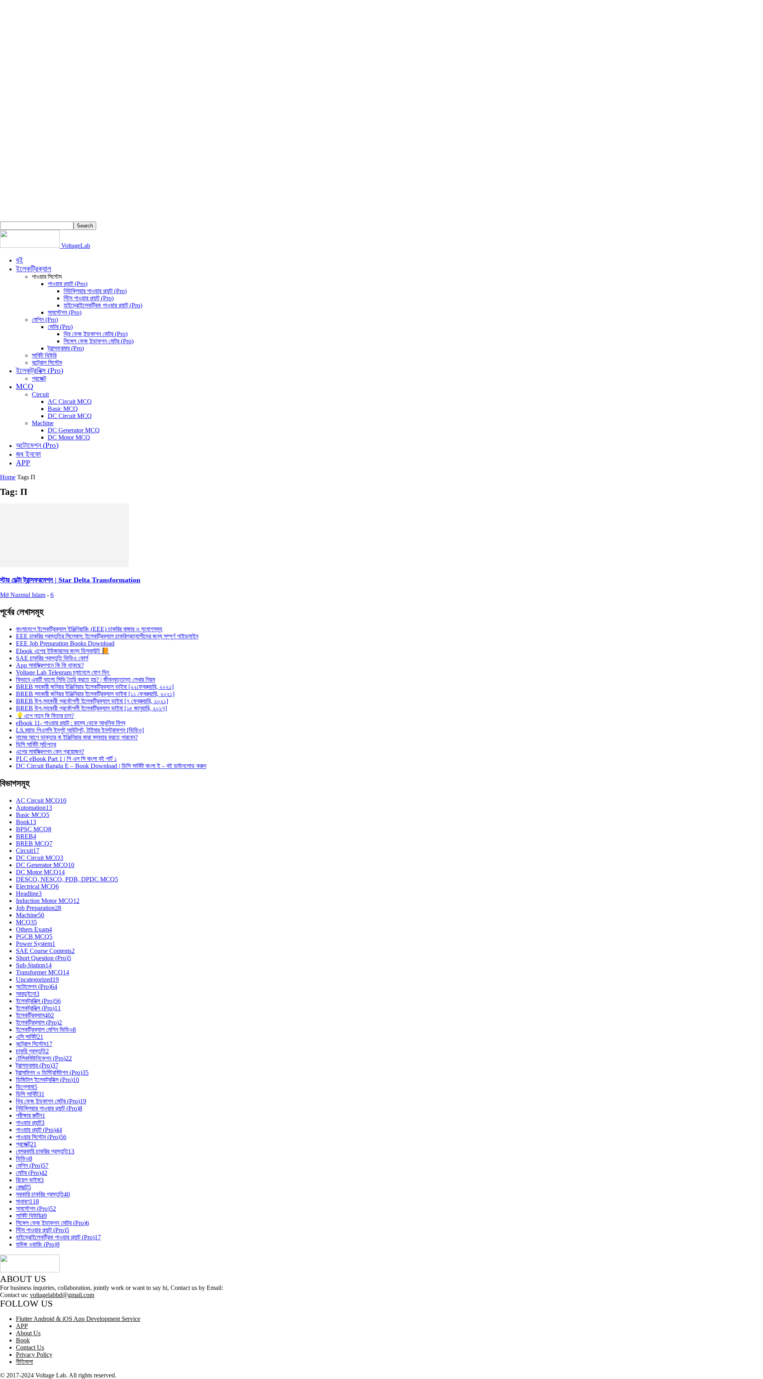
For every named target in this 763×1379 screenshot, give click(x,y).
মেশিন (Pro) (45, 319)
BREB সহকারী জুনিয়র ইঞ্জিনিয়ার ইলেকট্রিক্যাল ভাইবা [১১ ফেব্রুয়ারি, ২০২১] (95, 693)
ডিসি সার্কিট (30, 1094)
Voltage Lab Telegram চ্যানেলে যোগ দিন (63, 672)
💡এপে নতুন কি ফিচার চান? (45, 715)
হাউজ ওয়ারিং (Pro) (38, 1244)
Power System (35, 943)
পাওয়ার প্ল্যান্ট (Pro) (67, 283)
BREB (26, 836)
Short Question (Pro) (43, 958)
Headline (29, 893)
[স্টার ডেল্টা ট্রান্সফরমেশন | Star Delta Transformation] (64, 565)
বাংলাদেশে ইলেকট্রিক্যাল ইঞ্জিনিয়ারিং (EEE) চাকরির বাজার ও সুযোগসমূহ (89, 629)
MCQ (24, 386)
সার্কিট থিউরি (44, 355)
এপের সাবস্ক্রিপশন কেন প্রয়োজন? (50, 751)
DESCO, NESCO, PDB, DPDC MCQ (67, 879)
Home (7, 477)
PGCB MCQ (34, 936)
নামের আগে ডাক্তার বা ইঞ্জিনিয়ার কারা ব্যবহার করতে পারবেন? (77, 737)
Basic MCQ (63, 408)
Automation (34, 807)
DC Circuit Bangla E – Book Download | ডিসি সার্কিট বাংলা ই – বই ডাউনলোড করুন (111, 765)
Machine (43, 423)
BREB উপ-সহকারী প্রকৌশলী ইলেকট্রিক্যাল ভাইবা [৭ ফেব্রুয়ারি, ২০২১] (92, 701)
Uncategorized (37, 979)
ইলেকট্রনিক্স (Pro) (39, 370)
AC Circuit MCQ (70, 401)
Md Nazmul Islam (22, 594)
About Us (28, 1333)
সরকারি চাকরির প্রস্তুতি (43, 1194)
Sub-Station (34, 965)
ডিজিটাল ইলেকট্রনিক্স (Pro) (47, 1079)
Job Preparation (38, 907)
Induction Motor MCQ (47, 900)
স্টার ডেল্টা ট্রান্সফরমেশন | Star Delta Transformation (70, 580)
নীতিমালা (24, 1361)
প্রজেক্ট (39, 378)
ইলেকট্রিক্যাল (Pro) (39, 1022)
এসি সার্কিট (29, 1036)
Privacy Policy (34, 1354)
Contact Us (30, 1347)
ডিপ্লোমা (26, 1086)
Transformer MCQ (42, 972)
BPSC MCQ (33, 829)
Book (26, 822)
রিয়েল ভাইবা (30, 1180)
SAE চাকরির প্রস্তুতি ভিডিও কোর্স (52, 658)
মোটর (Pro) (60, 326)
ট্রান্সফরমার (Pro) (66, 348)
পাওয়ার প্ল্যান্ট (30, 1122)
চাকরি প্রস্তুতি (32, 1051)
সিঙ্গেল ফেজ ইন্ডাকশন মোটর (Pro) (99, 341)
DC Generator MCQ (74, 430)
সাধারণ (27, 1201)
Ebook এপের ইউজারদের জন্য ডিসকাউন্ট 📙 (62, 651)
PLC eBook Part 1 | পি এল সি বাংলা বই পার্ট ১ (66, 758)
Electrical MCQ (37, 886)
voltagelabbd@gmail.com (62, 1294)
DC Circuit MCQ (70, 415)
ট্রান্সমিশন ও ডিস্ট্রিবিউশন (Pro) (52, 1072)
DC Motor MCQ (69, 437)
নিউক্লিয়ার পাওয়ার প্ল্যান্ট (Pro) (95, 291)
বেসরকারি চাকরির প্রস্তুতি (45, 1151)
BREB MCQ (34, 843)
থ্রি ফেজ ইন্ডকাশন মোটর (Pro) (96, 334)
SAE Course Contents (45, 950)
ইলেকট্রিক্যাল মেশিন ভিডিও (46, 1029)
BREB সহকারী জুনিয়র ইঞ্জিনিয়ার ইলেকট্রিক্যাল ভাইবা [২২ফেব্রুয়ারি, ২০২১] (95, 686)
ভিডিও (24, 1158)
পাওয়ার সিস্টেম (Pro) (41, 1137)
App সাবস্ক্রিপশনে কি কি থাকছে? (50, 665)
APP (23, 463)
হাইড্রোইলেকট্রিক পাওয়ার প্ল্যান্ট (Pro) (103, 305)
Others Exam (34, 929)
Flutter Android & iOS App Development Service (78, 1318)
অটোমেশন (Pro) (37, 445)
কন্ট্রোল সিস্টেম (47, 362)
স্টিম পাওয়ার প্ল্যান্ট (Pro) (89, 298)
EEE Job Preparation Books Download (65, 643)
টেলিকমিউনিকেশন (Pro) (44, 1058)
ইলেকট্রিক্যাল (33, 269)
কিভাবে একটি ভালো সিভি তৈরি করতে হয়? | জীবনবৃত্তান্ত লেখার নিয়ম (85, 679)
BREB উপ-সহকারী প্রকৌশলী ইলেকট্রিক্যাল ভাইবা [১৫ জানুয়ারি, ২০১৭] (91, 708)
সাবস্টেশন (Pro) (64, 312)
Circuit (40, 394)
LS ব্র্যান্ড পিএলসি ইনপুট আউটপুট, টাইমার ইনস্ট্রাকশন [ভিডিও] (80, 730)
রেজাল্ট (23, 1187)
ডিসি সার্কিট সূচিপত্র (36, 744)
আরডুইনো (27, 993)
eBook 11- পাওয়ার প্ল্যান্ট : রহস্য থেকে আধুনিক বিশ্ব (70, 723)
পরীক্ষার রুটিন (30, 1115)
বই (19, 260)
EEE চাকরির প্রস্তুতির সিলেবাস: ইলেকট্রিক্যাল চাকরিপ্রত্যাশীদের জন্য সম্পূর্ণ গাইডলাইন (107, 636)
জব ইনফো (28, 454)
